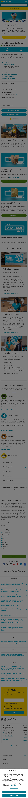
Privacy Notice (13, 785)
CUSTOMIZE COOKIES (14, 788)
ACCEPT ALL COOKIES (14, 795)
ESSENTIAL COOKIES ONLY (14, 791)
